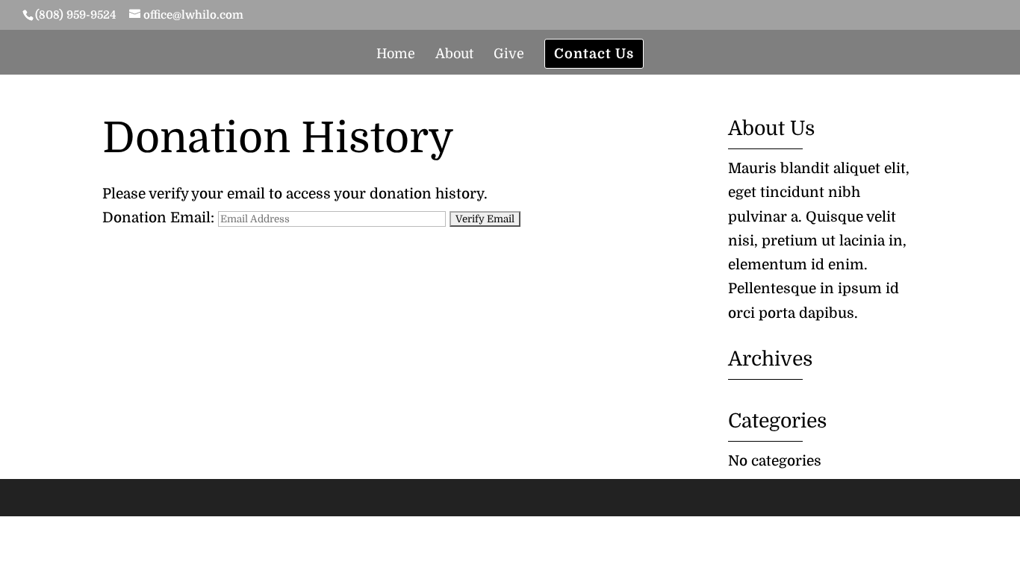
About (454, 54)
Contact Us (594, 53)
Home (395, 54)
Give (509, 54)
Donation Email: (158, 218)
